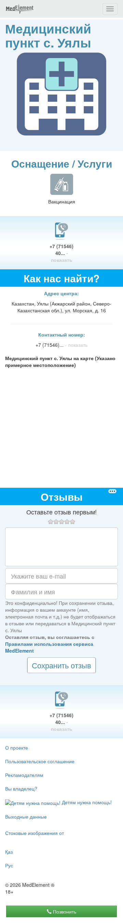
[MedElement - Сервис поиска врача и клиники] (19, 8)
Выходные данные (26, 816)
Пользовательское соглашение (39, 761)
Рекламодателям (24, 774)
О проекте (16, 747)
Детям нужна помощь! (86, 802)
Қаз (9, 851)
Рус (9, 865)
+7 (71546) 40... (61, 253)
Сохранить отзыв (61, 665)
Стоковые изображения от (34, 832)
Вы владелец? (21, 788)
